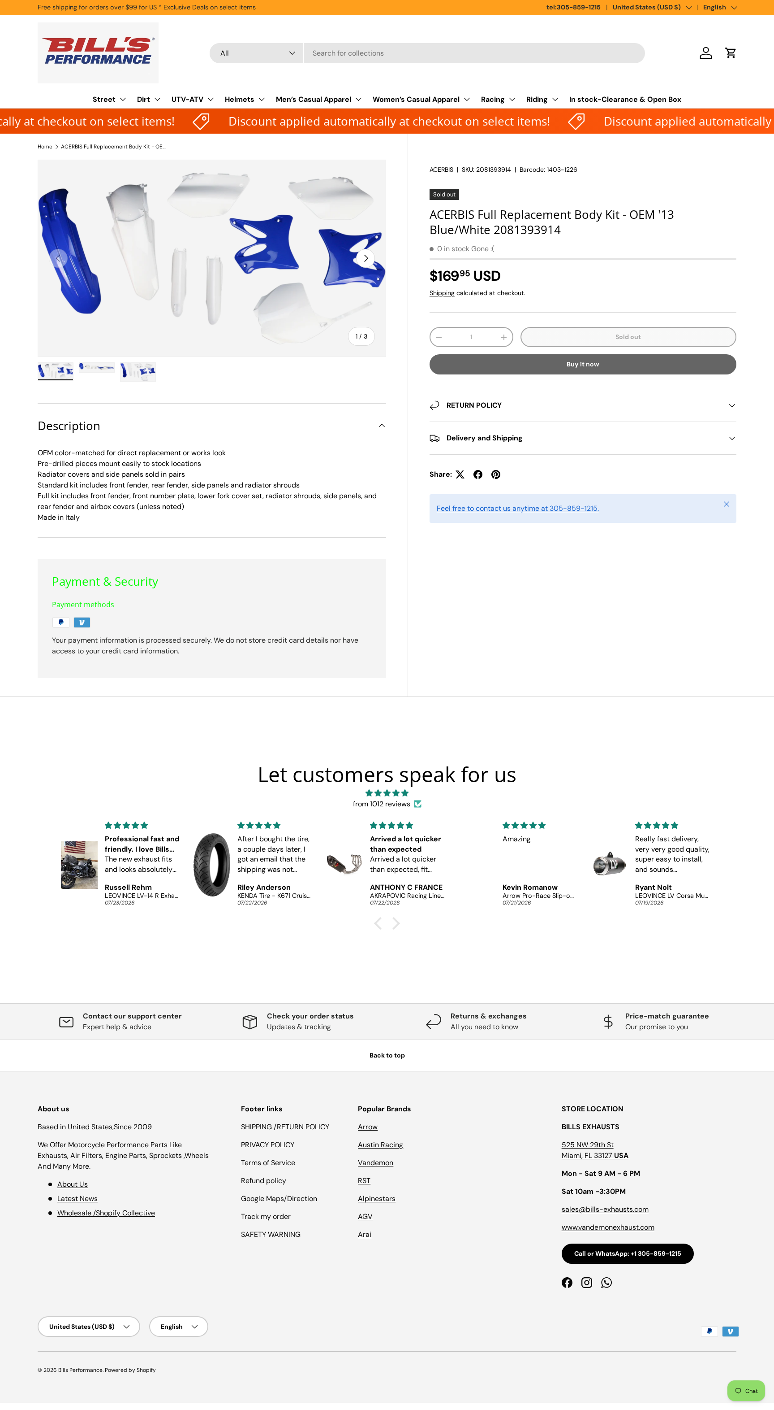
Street (104, 99)
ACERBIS (441, 169)
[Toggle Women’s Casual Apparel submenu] (466, 99)
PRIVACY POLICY (267, 1144)
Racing (493, 99)
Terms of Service (268, 1162)
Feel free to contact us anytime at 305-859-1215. (518, 508)
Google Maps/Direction (279, 1198)
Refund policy (263, 1180)
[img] (387, 793)
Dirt (143, 99)
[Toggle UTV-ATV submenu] (210, 99)
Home (45, 146)
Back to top (387, 1055)
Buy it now (583, 364)
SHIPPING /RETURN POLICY (285, 1126)
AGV (365, 1216)
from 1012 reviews (381, 804)
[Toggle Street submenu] (122, 99)
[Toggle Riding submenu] (555, 99)
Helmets (239, 99)
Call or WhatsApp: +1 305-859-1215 (627, 1253)
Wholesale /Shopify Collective (106, 1213)
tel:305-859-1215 (573, 7)
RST (364, 1180)
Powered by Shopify (130, 1370)
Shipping (442, 293)
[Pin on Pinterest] (496, 474)
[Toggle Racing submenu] (512, 99)
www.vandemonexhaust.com (608, 1227)
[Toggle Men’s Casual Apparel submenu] (358, 99)
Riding (537, 99)
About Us (72, 1184)
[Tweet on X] (460, 474)
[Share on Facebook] (478, 474)
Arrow (368, 1126)
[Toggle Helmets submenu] (261, 99)
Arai (364, 1234)
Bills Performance (80, 1370)
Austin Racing (380, 1144)
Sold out (628, 337)
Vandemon (375, 1162)
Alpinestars (377, 1198)
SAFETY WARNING (271, 1234)
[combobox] (427, 53)
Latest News (77, 1198)
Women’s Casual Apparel (416, 99)
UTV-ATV (187, 99)
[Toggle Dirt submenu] (157, 99)
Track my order (266, 1216)
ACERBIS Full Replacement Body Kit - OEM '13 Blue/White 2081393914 (114, 146)
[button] (731, 53)
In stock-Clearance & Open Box (625, 99)
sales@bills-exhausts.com (605, 1209)
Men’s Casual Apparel (313, 99)
